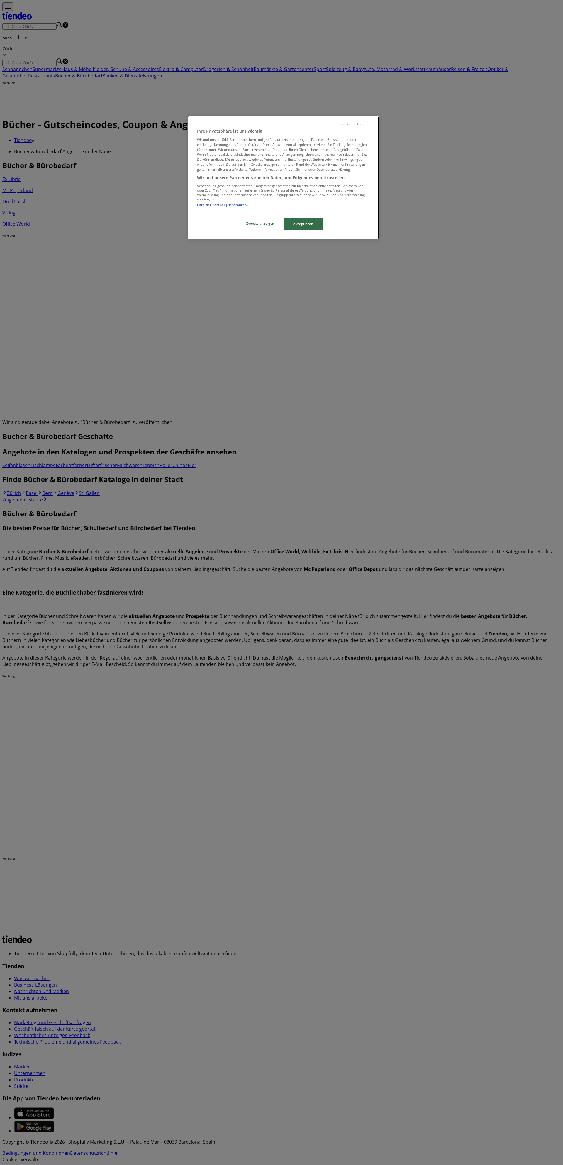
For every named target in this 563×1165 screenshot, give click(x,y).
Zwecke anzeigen (260, 223)
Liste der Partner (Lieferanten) (222, 205)
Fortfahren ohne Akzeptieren (352, 124)
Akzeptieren (303, 223)
